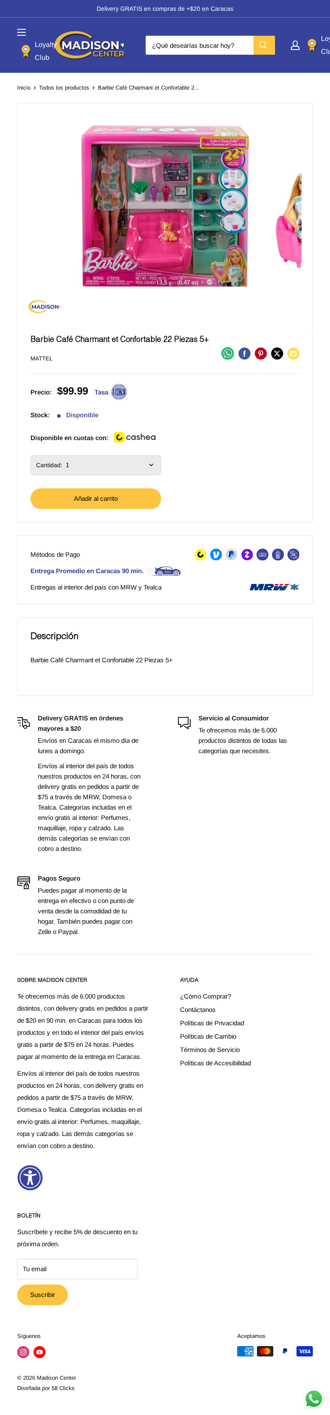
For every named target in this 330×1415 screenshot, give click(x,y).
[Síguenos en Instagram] (23, 1352)
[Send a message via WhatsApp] (314, 1399)
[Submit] (264, 45)
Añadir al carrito (96, 498)
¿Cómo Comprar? (205, 996)
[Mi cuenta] (295, 45)
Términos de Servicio (210, 1049)
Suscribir (42, 1294)
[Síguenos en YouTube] (40, 1352)
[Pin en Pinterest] (261, 353)
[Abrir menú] (21, 32)
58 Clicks (63, 1388)
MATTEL (41, 358)
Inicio (24, 87)
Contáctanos (198, 1009)
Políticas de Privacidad (212, 1023)
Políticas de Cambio (208, 1036)
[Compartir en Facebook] (244, 353)
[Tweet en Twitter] (277, 353)
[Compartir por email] (293, 353)
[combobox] (210, 45)
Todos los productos (64, 87)
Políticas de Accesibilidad (215, 1063)
